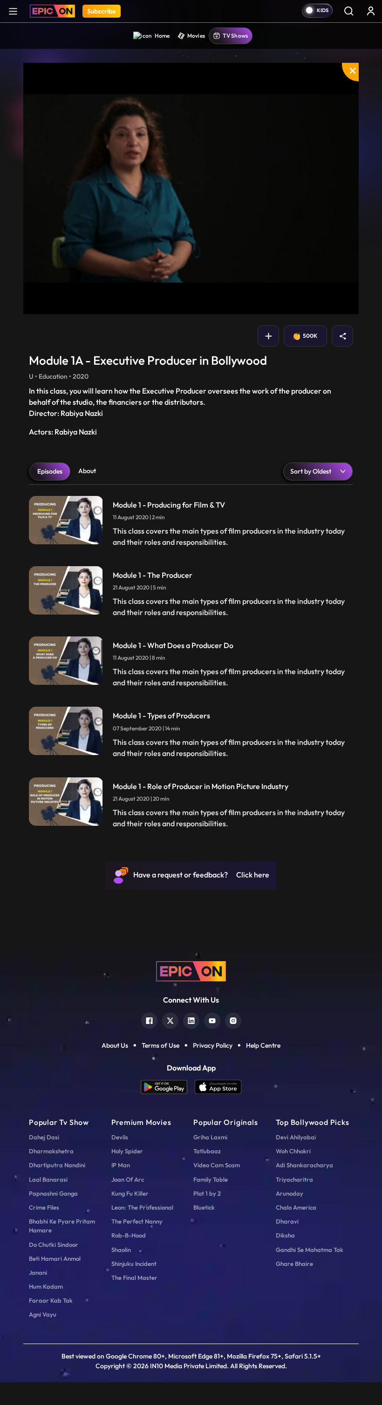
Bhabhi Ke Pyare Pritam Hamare (62, 1226)
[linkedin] (191, 1019)
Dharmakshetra (51, 1151)
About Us (115, 1045)
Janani (38, 1272)
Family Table (210, 1179)
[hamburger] (13, 11)
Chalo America (296, 1207)
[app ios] (218, 1087)
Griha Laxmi (210, 1137)
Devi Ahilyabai (296, 1137)
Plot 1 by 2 (207, 1193)
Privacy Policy (212, 1045)
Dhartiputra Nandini (57, 1165)
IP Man (120, 1165)
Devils (119, 1137)
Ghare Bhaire (294, 1263)
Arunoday (289, 1193)
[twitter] (170, 1019)
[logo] (191, 970)
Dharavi (287, 1221)
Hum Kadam (46, 1286)
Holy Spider (127, 1151)
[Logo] (52, 11)
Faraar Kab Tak (51, 1300)
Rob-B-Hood (128, 1235)
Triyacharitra (294, 1179)
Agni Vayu (42, 1314)
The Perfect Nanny (137, 1221)
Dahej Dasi (44, 1137)
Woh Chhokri (293, 1151)
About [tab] (87, 471)
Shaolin (121, 1249)
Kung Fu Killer (130, 1193)
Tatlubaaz (207, 1151)
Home (162, 35)
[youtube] (212, 1019)
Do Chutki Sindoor (53, 1244)
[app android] (168, 1087)
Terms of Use (160, 1045)
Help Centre (263, 1045)
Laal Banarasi (48, 1179)
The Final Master (134, 1277)
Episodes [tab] (49, 471)
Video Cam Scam (216, 1165)
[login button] (370, 10)
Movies (196, 35)
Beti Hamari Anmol (55, 1258)
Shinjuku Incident (134, 1263)
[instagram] (233, 1019)
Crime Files (44, 1207)
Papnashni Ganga (53, 1193)
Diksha (285, 1235)
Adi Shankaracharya (304, 1165)
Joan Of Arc (127, 1179)
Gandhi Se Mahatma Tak (309, 1249)
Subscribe (101, 11)
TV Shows (235, 35)
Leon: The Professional (142, 1207)
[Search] (348, 10)
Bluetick (204, 1207)
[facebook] (149, 1019)
